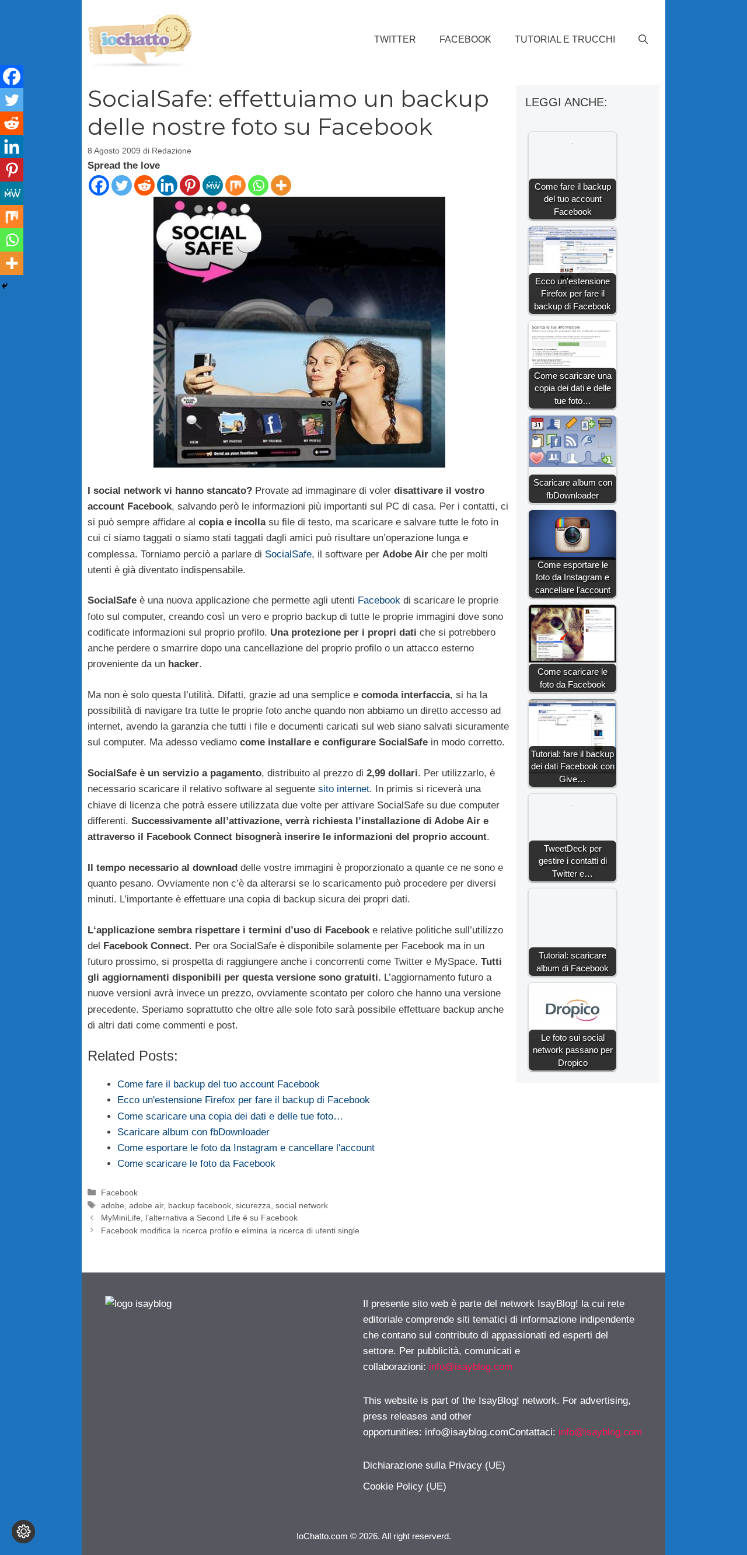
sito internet (343, 788)
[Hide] (4, 286)
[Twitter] (121, 185)
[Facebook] (99, 185)
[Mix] (235, 185)
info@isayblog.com (470, 1366)
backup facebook (199, 1205)
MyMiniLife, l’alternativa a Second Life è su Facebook (199, 1217)
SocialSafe (288, 554)
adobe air (146, 1205)
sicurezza (253, 1205)
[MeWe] (213, 185)
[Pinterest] (190, 185)
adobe (112, 1205)
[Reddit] (144, 185)
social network (301, 1205)
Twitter (395, 39)
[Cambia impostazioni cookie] (23, 1531)
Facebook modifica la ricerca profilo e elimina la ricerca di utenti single (230, 1230)
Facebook (465, 39)
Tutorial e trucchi (565, 39)
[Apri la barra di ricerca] (643, 39)
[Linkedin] (167, 185)
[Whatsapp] (258, 185)
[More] (281, 185)
